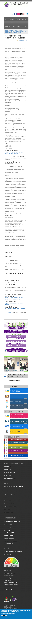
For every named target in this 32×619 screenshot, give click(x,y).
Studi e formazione (13, 30)
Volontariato (7, 509)
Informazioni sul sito (9, 575)
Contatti (24, 26)
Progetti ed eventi (20, 23)
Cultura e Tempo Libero (10, 506)
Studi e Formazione (9, 503)
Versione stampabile (23, 40)
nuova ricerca (9, 312)
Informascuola (7, 469)
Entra (12, 14)
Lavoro (5, 497)
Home (6, 30)
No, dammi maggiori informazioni (8, 613)
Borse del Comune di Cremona (12, 521)
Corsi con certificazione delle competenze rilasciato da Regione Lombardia (15, 31)
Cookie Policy (7, 580)
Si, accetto (4, 615)
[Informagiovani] (16, 6)
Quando (24, 19)
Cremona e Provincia (9, 528)
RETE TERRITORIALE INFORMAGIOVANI (13, 486)
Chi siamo (11, 19)
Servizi (11, 23)
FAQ (18, 26)
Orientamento (7, 500)
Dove (18, 19)
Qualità (7, 26)
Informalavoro (7, 466)
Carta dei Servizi (8, 589)
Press (13, 26)
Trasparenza (7, 587)
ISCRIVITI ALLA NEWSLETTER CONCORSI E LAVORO (11, 542)
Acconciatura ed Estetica (16, 32)
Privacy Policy (7, 578)
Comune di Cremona (9, 573)
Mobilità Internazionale (9, 478)
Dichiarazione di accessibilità (11, 584)
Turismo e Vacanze (9, 512)
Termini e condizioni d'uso (10, 582)
